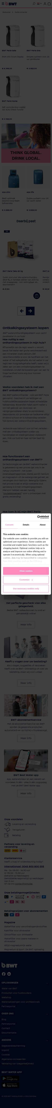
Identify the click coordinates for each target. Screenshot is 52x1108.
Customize (24, 580)
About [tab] (43, 524)
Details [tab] (26, 524)
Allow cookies (26, 571)
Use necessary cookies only (26, 588)
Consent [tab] (9, 524)
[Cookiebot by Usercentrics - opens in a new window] (37, 517)
